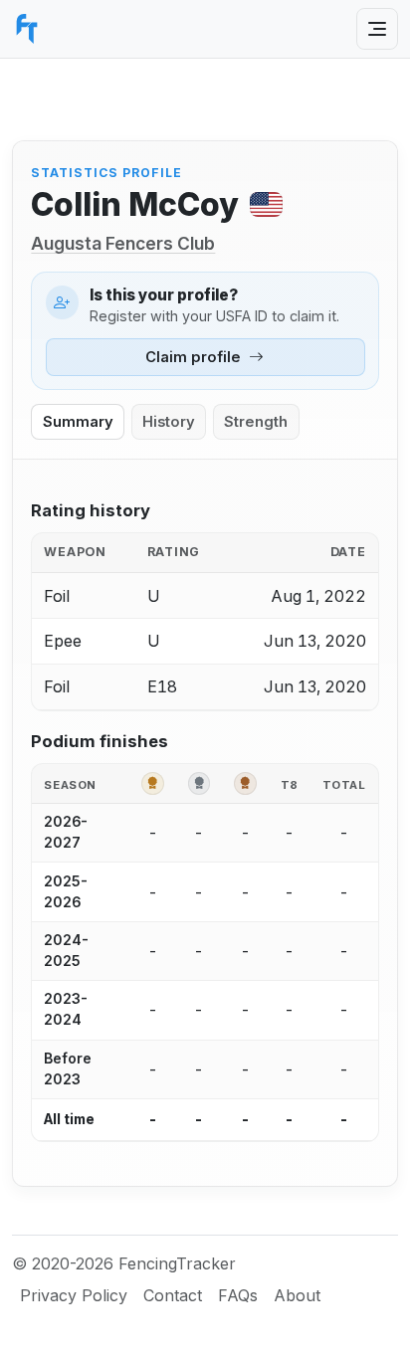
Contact (172, 1295)
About (297, 1295)
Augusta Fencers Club (123, 243)
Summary (78, 422)
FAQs (238, 1295)
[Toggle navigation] (377, 29)
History (168, 422)
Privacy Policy (73, 1295)
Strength (256, 422)
